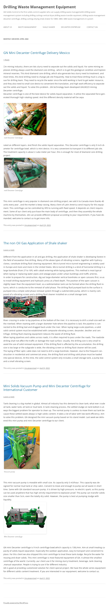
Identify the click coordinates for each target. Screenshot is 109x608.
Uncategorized (30, 225)
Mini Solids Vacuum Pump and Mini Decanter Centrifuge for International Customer (47, 388)
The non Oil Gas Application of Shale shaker (35, 243)
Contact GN (92, 27)
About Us (7, 27)
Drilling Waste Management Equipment (39, 6)
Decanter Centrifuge (70, 27)
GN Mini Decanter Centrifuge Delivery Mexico (36, 53)
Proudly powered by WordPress (15, 603)
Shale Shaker (49, 27)
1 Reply (6, 60)
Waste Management (27, 27)
